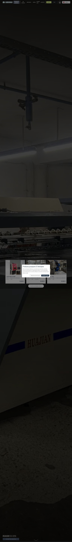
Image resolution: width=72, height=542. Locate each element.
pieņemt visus (45, 275)
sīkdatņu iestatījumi (35, 275)
